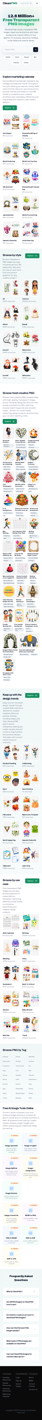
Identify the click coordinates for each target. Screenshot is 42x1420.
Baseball (31, 1057)
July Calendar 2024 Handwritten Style (19, 532)
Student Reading (9, 763)
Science (16, 63)
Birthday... (19, 560)
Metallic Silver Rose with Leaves (20, 486)
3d (4, 299)
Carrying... (7, 536)
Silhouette (26, 375)
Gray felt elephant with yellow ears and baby (27, 651)
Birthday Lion (33, 489)
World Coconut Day (29, 215)
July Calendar (17, 538)
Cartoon (25, 299)
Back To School (28, 984)
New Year (6, 1035)
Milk (30, 1070)
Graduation (7, 984)
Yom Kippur (7, 133)
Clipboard (7, 866)
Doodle (5, 375)
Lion (30, 491)
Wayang (18, 1098)
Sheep (31, 1093)
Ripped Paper (20, 1093)
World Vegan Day (9, 840)
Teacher (31, 1075)
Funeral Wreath (21, 447)
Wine (30, 1098)
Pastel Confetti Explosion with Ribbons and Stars (21, 578)
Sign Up (19, 1381)
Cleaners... (29, 631)
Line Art (6, 350)
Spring (5, 1075)
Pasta (4, 1093)
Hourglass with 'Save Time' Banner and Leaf (8, 674)
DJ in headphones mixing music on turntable (8, 511)
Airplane (5, 1057)
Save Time (7, 677)
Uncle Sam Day (28, 240)
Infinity (31, 1089)
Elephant (34, 654)
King (4, 1070)
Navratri (31, 445)
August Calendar (6, 561)
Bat (35, 57)
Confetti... (20, 583)
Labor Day (26, 866)
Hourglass (7, 680)
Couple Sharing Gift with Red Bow (7, 626)
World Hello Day (18, 629)
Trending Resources (7, 1378)
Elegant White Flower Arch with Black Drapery (10, 651)
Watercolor (26, 350)
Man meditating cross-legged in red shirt (8, 577)
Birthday (25, 933)
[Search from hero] (35, 49)
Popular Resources (7, 1384)
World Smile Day (9, 161)
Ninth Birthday (20, 558)
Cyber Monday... (9, 606)
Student (18, 1075)
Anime (5, 324)
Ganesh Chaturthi (10, 240)
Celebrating (26, 763)
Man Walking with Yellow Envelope (6, 534)
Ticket (5, 1098)
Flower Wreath (33, 469)
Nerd (4, 789)
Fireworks (6, 1066)
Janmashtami (8, 215)
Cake (17, 1079)
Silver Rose (19, 491)
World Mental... (8, 580)
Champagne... (8, 491)
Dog (30, 1084)
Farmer (26, 63)
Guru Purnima (27, 789)
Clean (10, 3)
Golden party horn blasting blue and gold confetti (7, 465)
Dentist (5, 1084)
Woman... (33, 583)
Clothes (18, 1061)
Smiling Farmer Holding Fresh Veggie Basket (34, 534)
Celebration (33, 1079)
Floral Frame (20, 1066)
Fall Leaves (7, 815)
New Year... (7, 467)
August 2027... (8, 558)
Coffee (8, 57)
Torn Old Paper (33, 558)
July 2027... (16, 536)
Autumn (6, 1010)
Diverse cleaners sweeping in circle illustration (31, 626)
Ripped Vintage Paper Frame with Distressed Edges (33, 556)
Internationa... (8, 513)
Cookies (31, 1061)
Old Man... (34, 513)
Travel (24, 1035)
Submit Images (18, 1385)
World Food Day (33, 536)
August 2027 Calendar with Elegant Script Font (8, 556)
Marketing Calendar (6, 1395)
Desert (18, 1084)
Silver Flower (20, 489)
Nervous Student (6, 445)
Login (18, 1377)
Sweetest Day (7, 629)
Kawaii (24, 324)
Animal (18, 1057)
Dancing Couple (31, 448)
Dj (4, 515)
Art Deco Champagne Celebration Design (30, 602)
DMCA (31, 1381)
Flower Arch (7, 657)
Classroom (6, 1061)
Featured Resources (7, 1390)
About (31, 1377)
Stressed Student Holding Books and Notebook (8, 443)
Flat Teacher (20, 467)
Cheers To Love (8, 489)
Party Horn (7, 469)
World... (33, 580)
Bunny (5, 1079)
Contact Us (33, 1389)
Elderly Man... (33, 516)
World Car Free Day (29, 161)
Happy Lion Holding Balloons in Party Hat (32, 487)
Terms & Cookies (32, 1385)
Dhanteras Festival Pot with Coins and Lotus (22, 510)
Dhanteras (19, 513)
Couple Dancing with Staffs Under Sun (33, 442)
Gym (4, 1089)
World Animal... (24, 654)
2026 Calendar (8, 933)
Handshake (19, 1089)
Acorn (17, 57)
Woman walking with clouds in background (20, 602)
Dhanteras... (20, 515)
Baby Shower (27, 1010)
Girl (30, 1066)
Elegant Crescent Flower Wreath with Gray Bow (33, 465)
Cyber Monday (8, 604)
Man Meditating (9, 583)
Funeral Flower (20, 445)
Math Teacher (20, 469)
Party (24, 959)
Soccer (26, 57)
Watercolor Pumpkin (30, 815)
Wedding (6, 959)
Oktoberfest (8, 187)
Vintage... (31, 560)
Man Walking (6, 539)
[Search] (31, 3)
